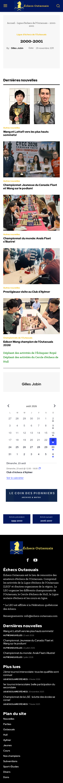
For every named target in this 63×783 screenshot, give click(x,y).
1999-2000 (16, 520)
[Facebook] (16, 57)
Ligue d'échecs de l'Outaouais (32, 23)
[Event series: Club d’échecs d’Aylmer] (39, 468)
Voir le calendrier (15, 477)
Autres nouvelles (11, 128)
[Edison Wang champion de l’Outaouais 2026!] (31, 316)
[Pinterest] (31, 57)
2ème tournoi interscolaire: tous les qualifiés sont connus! (31, 673)
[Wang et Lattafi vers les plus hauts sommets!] (31, 106)
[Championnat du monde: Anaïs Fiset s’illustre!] (31, 213)
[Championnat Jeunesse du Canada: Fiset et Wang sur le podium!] (31, 159)
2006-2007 (46, 520)
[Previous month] (8, 406)
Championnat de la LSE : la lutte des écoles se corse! (29, 698)
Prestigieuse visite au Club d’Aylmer (26, 291)
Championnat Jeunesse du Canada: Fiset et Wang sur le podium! (30, 186)
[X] (24, 57)
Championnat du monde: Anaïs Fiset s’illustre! (27, 240)
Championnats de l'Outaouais (17, 338)
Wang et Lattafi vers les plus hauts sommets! (26, 133)
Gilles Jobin (17, 48)
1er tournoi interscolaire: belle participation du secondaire (29, 686)
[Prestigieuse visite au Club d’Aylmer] (31, 266)
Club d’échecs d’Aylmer (19, 472)
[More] (46, 57)
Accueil (11, 23)
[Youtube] (35, 560)
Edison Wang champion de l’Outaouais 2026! (28, 343)
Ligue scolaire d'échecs (15, 679)
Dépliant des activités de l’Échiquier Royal (29, 353)
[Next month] (55, 406)
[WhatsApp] (39, 57)
